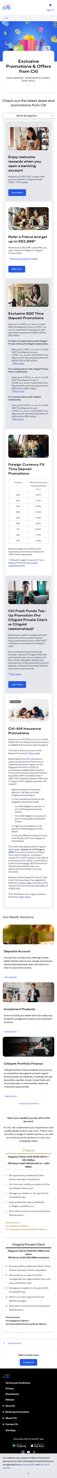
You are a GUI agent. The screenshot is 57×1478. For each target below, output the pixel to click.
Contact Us (11, 1424)
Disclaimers (12, 1394)
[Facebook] (34, 1452)
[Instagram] (23, 1452)
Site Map (11, 1430)
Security (10, 1405)
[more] (6, 18)
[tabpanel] (28, 514)
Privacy (10, 1388)
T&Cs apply (18, 363)
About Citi (11, 1418)
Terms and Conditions (20, 258)
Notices (10, 1399)
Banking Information (17, 1411)
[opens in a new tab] (7, 7)
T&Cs (31, 753)
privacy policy (28, 1464)
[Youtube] (28, 1452)
